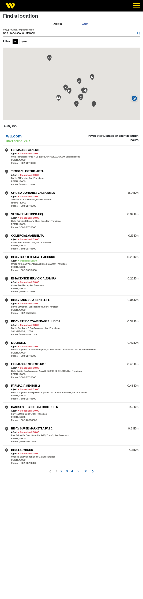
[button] (92, 471)
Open (24, 41)
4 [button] (72, 471)
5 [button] (77, 471)
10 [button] (85, 471)
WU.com (14, 136)
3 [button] (67, 471)
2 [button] (61, 471)
